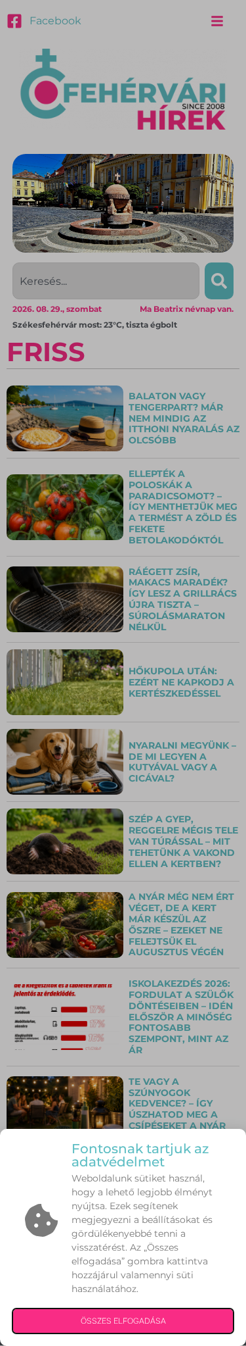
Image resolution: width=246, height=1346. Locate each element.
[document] (123, 673)
